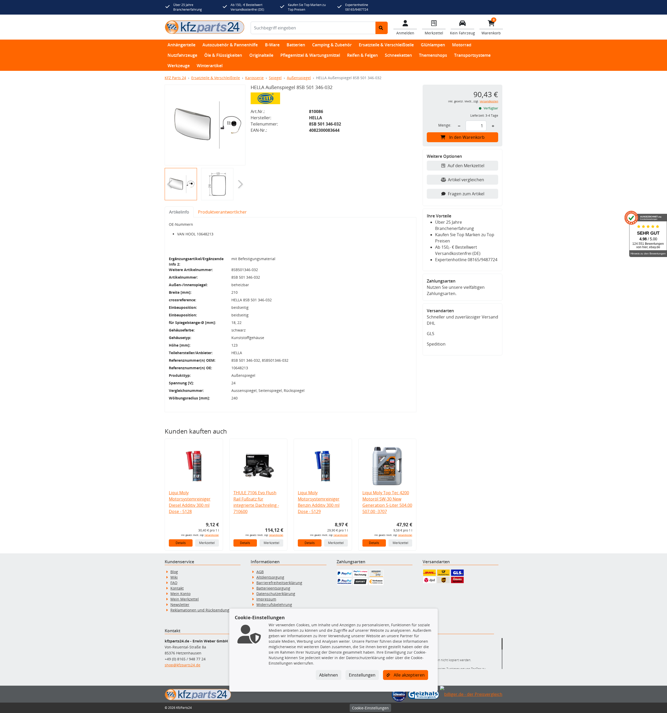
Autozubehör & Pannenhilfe (230, 45)
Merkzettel (207, 543)
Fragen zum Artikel (466, 194)
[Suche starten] (381, 28)
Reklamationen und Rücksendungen (202, 610)
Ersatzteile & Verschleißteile (386, 45)
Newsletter (179, 604)
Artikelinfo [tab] (179, 212)
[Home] (204, 27)
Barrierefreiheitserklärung (279, 582)
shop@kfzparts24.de (182, 664)
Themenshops (433, 55)
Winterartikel (210, 65)
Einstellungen (362, 675)
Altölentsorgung (270, 577)
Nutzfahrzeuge (182, 55)
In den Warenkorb (467, 137)
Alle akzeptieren (409, 675)
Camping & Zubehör (332, 45)
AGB (260, 571)
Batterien (296, 45)
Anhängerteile (181, 45)
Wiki (174, 577)
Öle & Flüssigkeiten (223, 55)
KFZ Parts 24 (175, 77)
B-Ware (272, 45)
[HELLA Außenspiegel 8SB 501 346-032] (205, 125)
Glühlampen (433, 45)
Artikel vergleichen (466, 180)
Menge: (444, 125)
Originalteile (261, 55)
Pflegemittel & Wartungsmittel (310, 55)
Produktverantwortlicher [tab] (222, 212)
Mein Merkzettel (184, 599)
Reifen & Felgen (362, 55)
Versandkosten (212, 535)
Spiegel (275, 77)
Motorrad (461, 45)
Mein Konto (180, 593)
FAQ (173, 582)
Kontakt (177, 588)
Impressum (266, 599)
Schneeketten (398, 55)
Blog (174, 571)
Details (181, 543)
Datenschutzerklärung (275, 593)
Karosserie (254, 77)
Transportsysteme (472, 55)
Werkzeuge (179, 65)
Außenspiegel (299, 77)
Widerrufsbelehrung (274, 604)
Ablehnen (328, 675)
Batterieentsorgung (273, 588)
